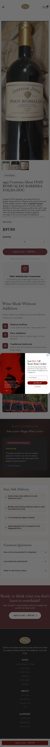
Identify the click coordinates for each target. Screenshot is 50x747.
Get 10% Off (37, 383)
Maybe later (37, 386)
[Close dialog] (47, 355)
